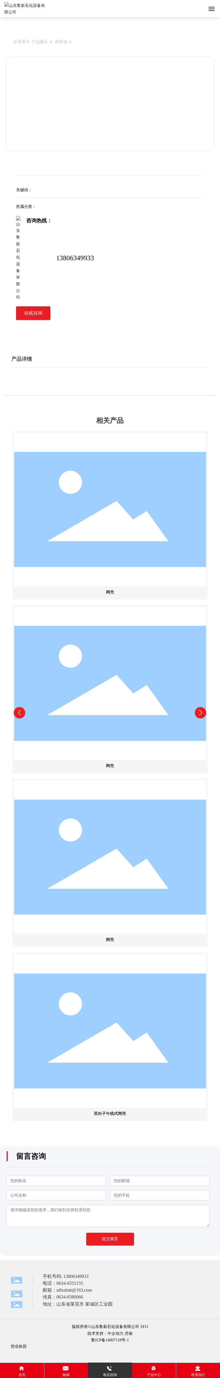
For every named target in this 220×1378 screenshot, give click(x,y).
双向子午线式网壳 (110, 1113)
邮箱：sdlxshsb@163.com (67, 1290)
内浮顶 (61, 41)
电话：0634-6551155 (63, 1283)
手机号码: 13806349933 (66, 1276)
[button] (101, 1130)
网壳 (110, 592)
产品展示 (40, 41)
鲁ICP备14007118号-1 (110, 1340)
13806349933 (75, 258)
